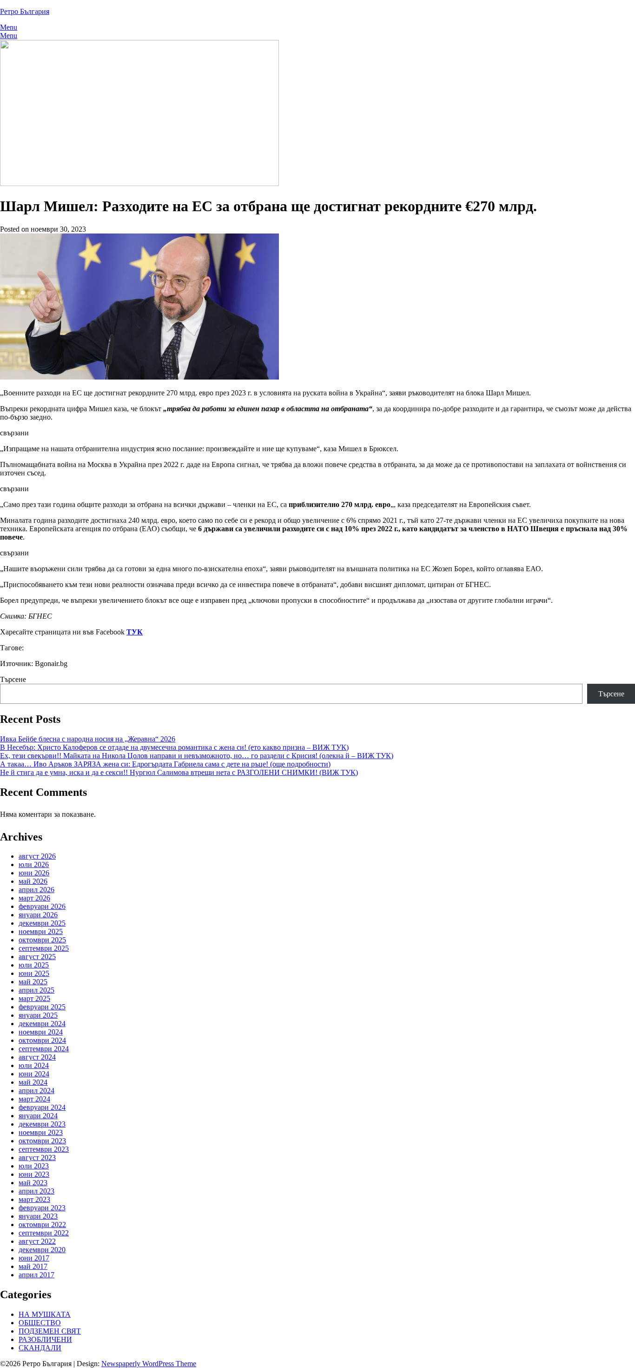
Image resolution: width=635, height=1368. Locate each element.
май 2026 (33, 881)
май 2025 (33, 982)
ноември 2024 (41, 1032)
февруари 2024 (42, 1107)
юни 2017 (34, 1258)
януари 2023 (38, 1216)
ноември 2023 (41, 1132)
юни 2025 (34, 973)
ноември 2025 (41, 931)
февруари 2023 (42, 1208)
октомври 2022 (42, 1224)
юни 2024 (34, 1074)
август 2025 (37, 957)
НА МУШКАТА (45, 1314)
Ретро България (24, 11)
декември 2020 (42, 1250)
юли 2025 (34, 965)
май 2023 (33, 1183)
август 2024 (37, 1057)
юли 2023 (34, 1166)
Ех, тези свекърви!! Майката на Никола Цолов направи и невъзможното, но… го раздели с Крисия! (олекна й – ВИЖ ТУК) (196, 756)
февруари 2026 (42, 906)
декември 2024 (42, 1024)
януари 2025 (38, 1015)
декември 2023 (42, 1124)
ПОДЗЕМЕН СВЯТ (50, 1331)
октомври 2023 (42, 1141)
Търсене (13, 679)
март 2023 (34, 1199)
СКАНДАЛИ (40, 1348)
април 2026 (36, 890)
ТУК (134, 632)
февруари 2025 (42, 1007)
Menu (8, 27)
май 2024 (33, 1082)
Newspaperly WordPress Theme (148, 1364)
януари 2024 (38, 1116)
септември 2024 (44, 1049)
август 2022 (37, 1241)
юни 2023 (34, 1174)
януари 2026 (38, 915)
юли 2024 (34, 1065)
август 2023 (37, 1157)
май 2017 (33, 1266)
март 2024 (34, 1099)
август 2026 (37, 856)
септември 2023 (44, 1149)
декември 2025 (42, 923)
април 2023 (36, 1191)
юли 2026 (34, 864)
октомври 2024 (42, 1040)
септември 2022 (44, 1233)
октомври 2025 (42, 940)
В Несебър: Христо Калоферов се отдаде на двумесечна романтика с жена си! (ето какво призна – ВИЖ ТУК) (174, 747)
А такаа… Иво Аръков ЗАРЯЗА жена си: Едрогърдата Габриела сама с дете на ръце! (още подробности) (165, 764)
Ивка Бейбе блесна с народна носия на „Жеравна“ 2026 (87, 739)
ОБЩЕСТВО (40, 1323)
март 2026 (34, 898)
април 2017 (36, 1275)
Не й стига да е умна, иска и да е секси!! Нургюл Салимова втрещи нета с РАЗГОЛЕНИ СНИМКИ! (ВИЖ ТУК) (179, 772)
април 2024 (36, 1090)
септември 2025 (44, 948)
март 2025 (34, 998)
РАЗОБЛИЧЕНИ (45, 1339)
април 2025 (36, 990)
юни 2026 (34, 873)
